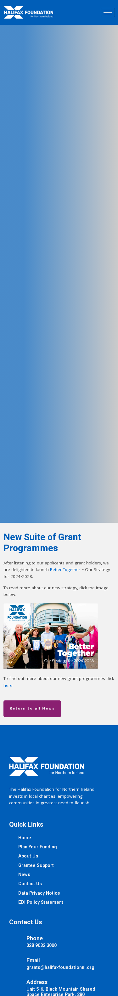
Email (33, 961)
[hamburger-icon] (108, 12)
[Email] (15, 962)
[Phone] (15, 940)
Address (37, 982)
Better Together (65, 570)
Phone (34, 938)
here (8, 686)
